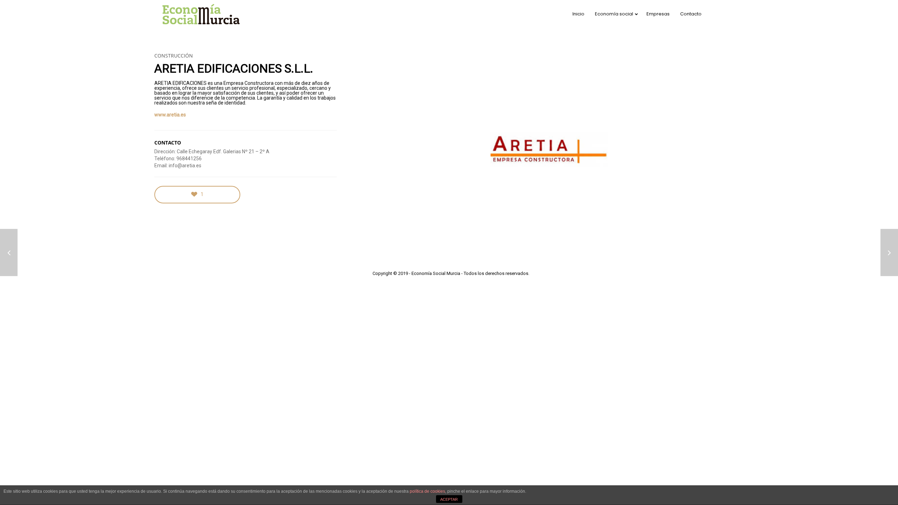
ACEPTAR (449, 499)
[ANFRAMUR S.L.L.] (9, 252)
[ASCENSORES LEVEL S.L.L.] (889, 252)
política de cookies (427, 491)
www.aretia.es (170, 114)
